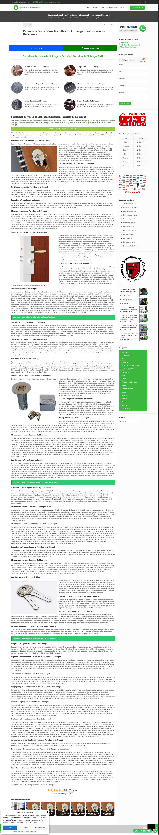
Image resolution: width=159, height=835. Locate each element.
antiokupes (125, 352)
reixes (124, 392)
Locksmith (125, 362)
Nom (121, 64)
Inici (45, 18)
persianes (125, 379)
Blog (51, 18)
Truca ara (37, 48)
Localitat (122, 86)
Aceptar (10, 827)
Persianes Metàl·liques (129, 382)
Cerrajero (125, 359)
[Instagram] (146, 2)
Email (121, 71)
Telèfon (122, 79)
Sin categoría (62, 18)
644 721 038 (34, 2)
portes (124, 385)
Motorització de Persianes (130, 365)
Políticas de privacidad (30, 831)
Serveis (124, 405)
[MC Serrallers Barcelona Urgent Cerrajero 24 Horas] (26, 7)
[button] (46, 812)
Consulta (122, 93)
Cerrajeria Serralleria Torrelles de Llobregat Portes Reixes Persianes (92, 18)
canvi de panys (126, 355)
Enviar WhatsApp (91, 48)
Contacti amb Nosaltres (58, 129)
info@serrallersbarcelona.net (50, 2)
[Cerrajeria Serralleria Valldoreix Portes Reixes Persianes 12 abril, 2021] (152, 827)
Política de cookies (18, 831)
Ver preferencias (40, 827)
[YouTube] (141, 2)
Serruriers (125, 402)
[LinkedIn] (143, 2)
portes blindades (127, 389)
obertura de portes (128, 369)
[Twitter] (138, 2)
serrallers (125, 399)
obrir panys (125, 372)
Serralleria (125, 395)
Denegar (25, 827)
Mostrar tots (110, 25)
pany (123, 375)
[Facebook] (136, 2)
